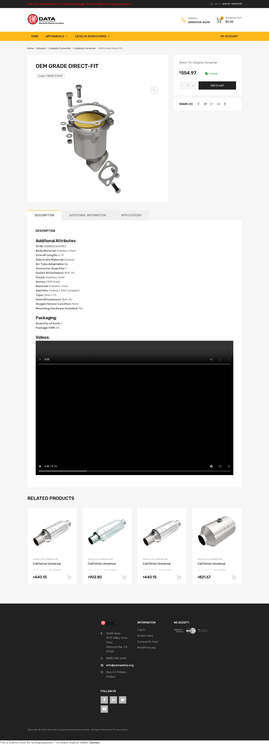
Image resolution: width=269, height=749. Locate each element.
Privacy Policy (120, 729)
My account (229, 36)
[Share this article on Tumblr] (224, 104)
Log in (141, 629)
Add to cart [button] (69, 577)
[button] (154, 90)
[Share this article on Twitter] (204, 104)
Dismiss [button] (95, 742)
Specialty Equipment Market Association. (68, 729)
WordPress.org (146, 647)
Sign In (226, 4)
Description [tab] (44, 215)
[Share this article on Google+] (211, 104)
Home (34, 36)
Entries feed (145, 635)
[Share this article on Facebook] (198, 104)
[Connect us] (104, 700)
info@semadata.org (120, 665)
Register (237, 4)
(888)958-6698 (197, 22)
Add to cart (217, 85)
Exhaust (41, 48)
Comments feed (147, 641)
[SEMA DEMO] (45, 23)
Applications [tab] (131, 215)
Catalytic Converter (60, 48)
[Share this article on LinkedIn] (218, 104)
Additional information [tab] (87, 215)
